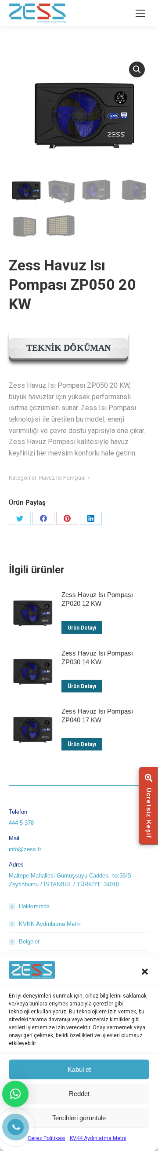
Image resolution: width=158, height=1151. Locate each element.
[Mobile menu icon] (140, 13)
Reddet (79, 1093)
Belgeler (29, 941)
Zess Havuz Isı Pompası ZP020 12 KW (97, 599)
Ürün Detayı (82, 628)
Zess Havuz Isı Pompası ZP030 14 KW (97, 657)
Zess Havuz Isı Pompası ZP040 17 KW (97, 715)
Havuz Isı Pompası (62, 477)
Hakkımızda (34, 906)
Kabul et (79, 1069)
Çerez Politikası (46, 1138)
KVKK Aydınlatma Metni (98, 1138)
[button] (144, 971)
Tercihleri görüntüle (79, 1118)
